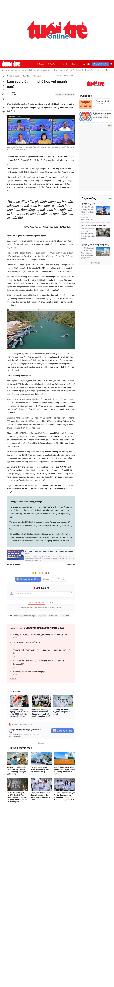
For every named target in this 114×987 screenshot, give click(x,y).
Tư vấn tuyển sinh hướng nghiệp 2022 (43, 628)
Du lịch (60, 70)
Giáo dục (92, 70)
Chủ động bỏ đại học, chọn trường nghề (29, 672)
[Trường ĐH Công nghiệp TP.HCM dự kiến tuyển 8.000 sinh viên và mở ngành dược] (19, 701)
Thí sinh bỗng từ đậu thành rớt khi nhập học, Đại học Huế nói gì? (40, 769)
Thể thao (86, 70)
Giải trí (80, 70)
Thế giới (29, 70)
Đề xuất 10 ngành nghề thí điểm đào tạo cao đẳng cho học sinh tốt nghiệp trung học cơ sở (41, 712)
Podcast (42, 64)
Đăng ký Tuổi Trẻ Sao (100, 64)
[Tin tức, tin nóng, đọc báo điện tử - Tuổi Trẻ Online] (11, 64)
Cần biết (64, 64)
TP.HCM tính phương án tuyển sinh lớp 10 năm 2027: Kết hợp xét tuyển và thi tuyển (16, 770)
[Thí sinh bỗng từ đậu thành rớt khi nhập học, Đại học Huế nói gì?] (41, 758)
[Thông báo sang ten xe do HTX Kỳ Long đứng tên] (85, 116)
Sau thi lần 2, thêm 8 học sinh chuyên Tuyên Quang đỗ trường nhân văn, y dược (64, 770)
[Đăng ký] (62, 730)
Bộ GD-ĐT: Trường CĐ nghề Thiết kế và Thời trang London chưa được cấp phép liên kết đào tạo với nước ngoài (17, 797)
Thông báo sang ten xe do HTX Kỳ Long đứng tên (102, 114)
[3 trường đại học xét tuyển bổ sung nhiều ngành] (63, 701)
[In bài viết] (3, 112)
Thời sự (24, 70)
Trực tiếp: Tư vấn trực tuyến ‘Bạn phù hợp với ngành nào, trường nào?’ (49, 552)
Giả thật (110, 70)
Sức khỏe (104, 70)
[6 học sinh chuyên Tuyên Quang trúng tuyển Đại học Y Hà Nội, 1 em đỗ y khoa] (41, 784)
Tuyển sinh (37, 76)
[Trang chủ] (3, 70)
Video (19, 70)
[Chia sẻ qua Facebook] (52, 579)
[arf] (57, 30)
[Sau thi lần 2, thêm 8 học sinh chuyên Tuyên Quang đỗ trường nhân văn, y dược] (64, 758)
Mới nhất (7, 70)
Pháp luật (36, 70)
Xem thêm (13, 679)
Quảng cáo (75, 64)
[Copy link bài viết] (58, 579)
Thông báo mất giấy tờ (103, 101)
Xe (56, 70)
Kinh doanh (43, 70)
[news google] (65, 94)
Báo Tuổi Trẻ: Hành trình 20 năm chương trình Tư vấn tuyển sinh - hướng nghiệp (40, 662)
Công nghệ (51, 70)
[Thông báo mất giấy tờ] (85, 104)
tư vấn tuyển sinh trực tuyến (25, 616)
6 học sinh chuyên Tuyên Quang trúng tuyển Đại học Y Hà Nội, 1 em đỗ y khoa (40, 796)
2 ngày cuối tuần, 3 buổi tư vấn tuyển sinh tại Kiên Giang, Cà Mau (40, 635)
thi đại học (64, 616)
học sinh (42, 616)
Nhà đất (98, 70)
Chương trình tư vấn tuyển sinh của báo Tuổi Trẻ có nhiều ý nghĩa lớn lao (41, 651)
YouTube (53, 64)
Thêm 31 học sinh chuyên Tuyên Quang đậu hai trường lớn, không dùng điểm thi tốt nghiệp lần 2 (64, 796)
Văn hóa (74, 70)
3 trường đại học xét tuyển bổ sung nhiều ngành (61, 711)
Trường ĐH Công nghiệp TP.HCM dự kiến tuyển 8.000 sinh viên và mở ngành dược (19, 712)
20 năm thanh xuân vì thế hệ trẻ (26, 642)
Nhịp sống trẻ (67, 70)
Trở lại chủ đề (14, 76)
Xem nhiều (14, 70)
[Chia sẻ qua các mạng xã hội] (63, 579)
